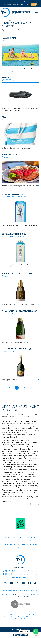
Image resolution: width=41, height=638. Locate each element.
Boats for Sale (17, 537)
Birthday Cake (9, 155)
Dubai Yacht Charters (20, 548)
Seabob (6, 77)
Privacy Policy (6, 590)
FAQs (27, 590)
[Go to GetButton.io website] (35, 635)
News (18, 541)
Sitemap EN (33, 590)
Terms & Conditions (18, 590)
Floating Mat (9, 38)
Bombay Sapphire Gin (13, 194)
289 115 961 (10, 571)
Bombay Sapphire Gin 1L (14, 234)
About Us (33, 541)
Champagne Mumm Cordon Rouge (19, 311)
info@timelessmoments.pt (20, 577)
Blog (25, 541)
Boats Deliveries (30, 537)
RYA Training (9, 541)
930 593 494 (10, 574)
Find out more (25, 4)
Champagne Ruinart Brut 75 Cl (18, 349)
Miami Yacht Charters (29, 544)
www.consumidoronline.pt (20, 621)
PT (38, 590)
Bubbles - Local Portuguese (17, 274)
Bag (4, 117)
